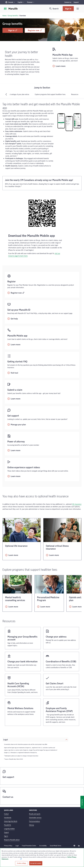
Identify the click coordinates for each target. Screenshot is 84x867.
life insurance (76, 504)
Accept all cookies (35, 863)
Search (56, 8)
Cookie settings (21, 863)
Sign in (68, 8)
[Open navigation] (77, 8)
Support (76, 2)
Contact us (67, 2)
